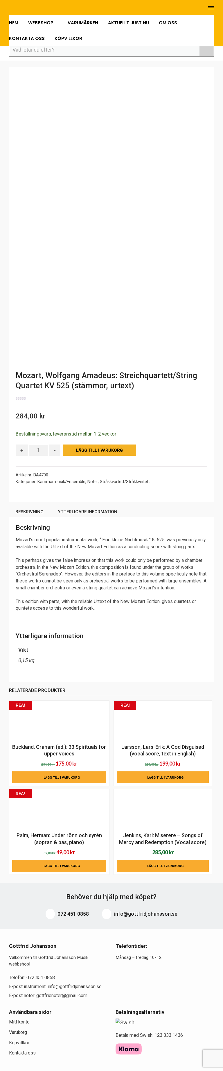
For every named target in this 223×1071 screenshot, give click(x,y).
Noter (92, 481)
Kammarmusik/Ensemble (61, 481)
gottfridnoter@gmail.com (61, 995)
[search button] (206, 49)
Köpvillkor (68, 38)
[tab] (29, 513)
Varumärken (83, 23)
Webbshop (41, 23)
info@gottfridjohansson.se (145, 914)
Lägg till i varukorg (99, 450)
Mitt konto (19, 1022)
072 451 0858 (72, 914)
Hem (13, 23)
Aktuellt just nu (128, 23)
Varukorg (18, 1032)
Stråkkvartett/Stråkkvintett (125, 481)
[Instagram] (37, 8)
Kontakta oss (27, 38)
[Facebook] (28, 8)
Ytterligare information (87, 511)
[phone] (9, 8)
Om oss (168, 23)
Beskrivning (29, 511)
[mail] (19, 8)
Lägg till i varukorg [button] (62, 777)
